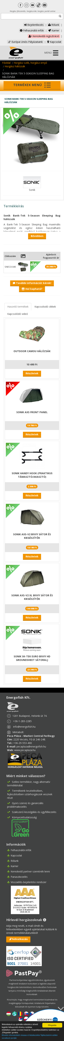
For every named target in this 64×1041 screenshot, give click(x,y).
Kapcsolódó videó (17, 314)
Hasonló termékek (17, 306)
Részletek (32, 373)
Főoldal (6, 62)
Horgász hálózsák (15, 66)
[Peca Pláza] (25, 759)
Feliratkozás (20, 939)
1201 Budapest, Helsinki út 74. (29, 715)
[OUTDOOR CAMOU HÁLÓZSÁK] (32, 333)
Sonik (32, 189)
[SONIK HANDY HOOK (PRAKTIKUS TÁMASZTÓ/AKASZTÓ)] (32, 456)
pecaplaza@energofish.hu (31, 746)
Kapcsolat (55, 41)
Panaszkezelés (19, 876)
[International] (14, 1013)
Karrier (55, 30)
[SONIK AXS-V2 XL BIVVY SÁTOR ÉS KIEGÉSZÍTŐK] (32, 578)
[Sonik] (32, 181)
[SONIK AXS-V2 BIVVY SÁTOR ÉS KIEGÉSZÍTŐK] (32, 517)
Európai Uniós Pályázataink (27, 41)
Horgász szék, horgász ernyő (30, 62)
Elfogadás (52, 1025)
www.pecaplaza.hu (25, 750)
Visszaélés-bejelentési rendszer (28, 882)
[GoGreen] (18, 827)
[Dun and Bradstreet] (22, 899)
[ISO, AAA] (24, 954)
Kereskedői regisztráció (45, 36)
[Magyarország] (8, 1013)
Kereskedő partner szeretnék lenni (30, 871)
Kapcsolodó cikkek (45, 306)
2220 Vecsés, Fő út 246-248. (29, 739)
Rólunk (55, 24)
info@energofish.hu (24, 726)
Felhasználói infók (33, 30)
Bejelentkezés (35, 24)
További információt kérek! (33, 283)
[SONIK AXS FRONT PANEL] (32, 394)
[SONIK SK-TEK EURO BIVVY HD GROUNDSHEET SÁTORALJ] (32, 639)
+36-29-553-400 (22, 743)
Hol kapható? (33, 289)
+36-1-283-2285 (22, 721)
